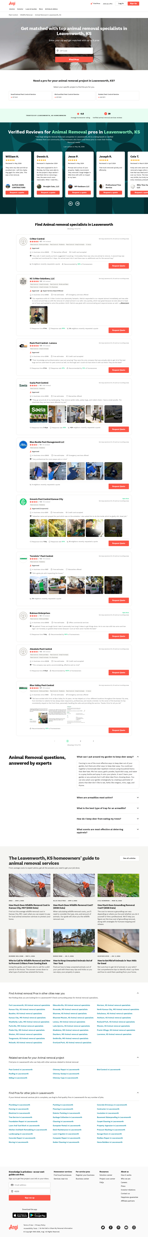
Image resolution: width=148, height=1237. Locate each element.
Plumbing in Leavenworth (19, 1105)
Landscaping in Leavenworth (21, 1134)
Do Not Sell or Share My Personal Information (56, 1228)
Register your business (85, 1175)
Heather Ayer (103, 956)
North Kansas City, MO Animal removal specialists (118, 1009)
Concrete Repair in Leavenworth (22, 1138)
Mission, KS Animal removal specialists (113, 1026)
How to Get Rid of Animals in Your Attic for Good (117, 962)
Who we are (125, 1179)
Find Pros (74, 59)
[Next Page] (93, 741)
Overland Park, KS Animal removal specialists (72, 1042)
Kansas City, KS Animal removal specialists (27, 1009)
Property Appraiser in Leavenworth (111, 1125)
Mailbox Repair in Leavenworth (110, 1138)
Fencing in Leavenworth (19, 1109)
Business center (82, 1179)
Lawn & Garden (31, 9)
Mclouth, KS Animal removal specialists (25, 1042)
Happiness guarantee (129, 1197)
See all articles (129, 858)
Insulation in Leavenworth (108, 1113)
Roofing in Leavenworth (19, 1073)
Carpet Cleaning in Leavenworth (110, 1121)
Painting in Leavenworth (63, 1105)
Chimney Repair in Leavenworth (66, 1069)
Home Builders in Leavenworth (109, 1142)
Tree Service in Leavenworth (20, 1117)
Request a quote (17, 192)
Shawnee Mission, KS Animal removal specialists (73, 1017)
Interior (12, 9)
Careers (124, 1182)
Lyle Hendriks (104, 901)
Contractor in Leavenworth (108, 1109)
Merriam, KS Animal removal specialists (113, 1005)
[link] (8, 186)
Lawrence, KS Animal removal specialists (114, 1034)
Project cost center (107, 1179)
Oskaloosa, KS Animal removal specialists (114, 1013)
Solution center (106, 1175)
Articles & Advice (51, 9)
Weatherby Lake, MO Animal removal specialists (29, 1022)
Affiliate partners (128, 1201)
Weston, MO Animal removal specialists (25, 1034)
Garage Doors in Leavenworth (109, 1134)
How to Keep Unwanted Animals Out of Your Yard (72, 962)
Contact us (125, 1193)
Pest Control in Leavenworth (20, 1069)
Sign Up (133, 3)
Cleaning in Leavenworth (63, 1121)
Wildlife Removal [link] (26, 15)
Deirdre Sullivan (16, 956)
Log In (121, 3)
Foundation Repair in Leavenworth (23, 1121)
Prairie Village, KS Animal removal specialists (116, 1030)
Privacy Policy (40, 1225)
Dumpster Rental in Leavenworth (66, 1125)
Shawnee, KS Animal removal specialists (70, 1013)
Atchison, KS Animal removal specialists (114, 1017)
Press (123, 1186)
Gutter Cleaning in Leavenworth (66, 1142)
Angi (11, 901)
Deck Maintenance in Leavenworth (67, 1130)
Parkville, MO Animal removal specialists (26, 1026)
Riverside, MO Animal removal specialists (70, 1009)
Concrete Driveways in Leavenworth (112, 1105)
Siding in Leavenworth (18, 1078)
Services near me (61, 1179)
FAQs (102, 1182)
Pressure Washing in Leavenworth (111, 1130)
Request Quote (118, 266)
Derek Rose (58, 956)
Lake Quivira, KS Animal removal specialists (71, 1026)
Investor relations (128, 1190)
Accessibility (30, 1228)
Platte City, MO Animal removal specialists (27, 1030)
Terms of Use (28, 1225)
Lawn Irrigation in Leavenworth (66, 1134)
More (41, 9)
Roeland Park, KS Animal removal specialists (116, 1022)
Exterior (20, 9)
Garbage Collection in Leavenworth (67, 1117)
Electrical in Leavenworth (19, 1113)
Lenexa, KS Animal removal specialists (69, 1022)
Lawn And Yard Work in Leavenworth (24, 1125)
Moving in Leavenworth (18, 1142)
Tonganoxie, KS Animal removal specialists (27, 1038)
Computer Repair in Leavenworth (66, 1138)
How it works (126, 1175)
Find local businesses (62, 1175)
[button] (39, 315)
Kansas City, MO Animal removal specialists (27, 1017)
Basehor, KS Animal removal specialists (25, 1013)
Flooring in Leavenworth (63, 1109)
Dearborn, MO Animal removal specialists (70, 1034)
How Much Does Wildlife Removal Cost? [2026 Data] (73, 906)
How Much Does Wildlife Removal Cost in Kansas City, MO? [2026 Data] (29, 906)
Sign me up (29, 1198)
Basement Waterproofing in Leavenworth (114, 1117)
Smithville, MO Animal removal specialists (70, 1038)
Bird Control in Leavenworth (108, 1069)
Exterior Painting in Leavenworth (66, 1113)
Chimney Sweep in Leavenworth (66, 1073)
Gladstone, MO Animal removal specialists (70, 1030)
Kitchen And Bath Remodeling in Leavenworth (28, 1130)
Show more (125, 303)
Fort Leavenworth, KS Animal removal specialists (29, 1005)
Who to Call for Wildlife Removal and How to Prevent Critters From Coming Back (29, 962)
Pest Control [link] (13, 15)
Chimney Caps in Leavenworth (65, 1078)
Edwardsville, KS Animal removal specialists (71, 1005)
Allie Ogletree (59, 901)
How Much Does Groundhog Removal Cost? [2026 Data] (116, 906)
